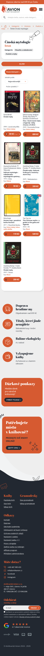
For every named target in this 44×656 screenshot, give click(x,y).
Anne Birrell (7, 114)
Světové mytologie (11, 174)
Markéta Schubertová (30, 118)
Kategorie (15, 26)
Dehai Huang (27, 114)
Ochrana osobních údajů (13, 533)
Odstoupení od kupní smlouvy (15, 530)
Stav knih (7, 503)
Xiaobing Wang (28, 166)
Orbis (10, 179)
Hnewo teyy (12, 221)
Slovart (10, 272)
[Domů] (5, 26)
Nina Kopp (7, 218)
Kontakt (7, 520)
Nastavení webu (12, 540)
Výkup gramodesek (27, 503)
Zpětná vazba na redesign (14, 547)
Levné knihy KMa (13, 127)
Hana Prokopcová (10, 168)
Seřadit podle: (10, 77)
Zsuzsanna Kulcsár (10, 166)
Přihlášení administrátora (14, 553)
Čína (31, 123)
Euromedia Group (33, 127)
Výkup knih (8, 507)
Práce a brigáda (10, 543)
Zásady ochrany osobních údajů (29, 617)
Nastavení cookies (11, 537)
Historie (27, 26)
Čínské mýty (8, 117)
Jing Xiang (31, 116)
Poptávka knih (9, 500)
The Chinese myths (31, 222)
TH (29, 227)
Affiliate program (10, 550)
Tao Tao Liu (27, 218)
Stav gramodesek (26, 500)
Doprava (7, 523)
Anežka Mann (35, 168)
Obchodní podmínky (12, 527)
